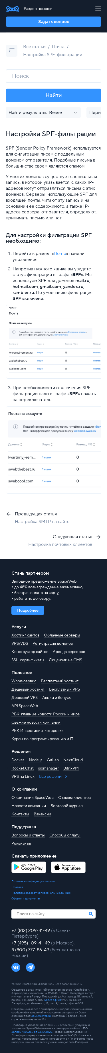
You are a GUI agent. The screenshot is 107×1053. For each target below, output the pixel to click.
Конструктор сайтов (29, 651)
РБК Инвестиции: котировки (37, 730)
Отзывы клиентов (74, 797)
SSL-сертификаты (27, 660)
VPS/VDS (19, 643)
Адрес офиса (52, 1000)
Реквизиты (21, 843)
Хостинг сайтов (25, 635)
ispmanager (48, 768)
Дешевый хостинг (28, 689)
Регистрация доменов (53, 643)
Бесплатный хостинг (59, 681)
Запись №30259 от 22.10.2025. (32, 1032)
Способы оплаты (64, 835)
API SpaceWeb (24, 706)
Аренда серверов (69, 651)
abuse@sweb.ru (41, 1016)
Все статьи (34, 47)
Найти (53, 95)
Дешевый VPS (24, 697)
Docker (17, 760)
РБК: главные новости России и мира (45, 714)
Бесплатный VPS (64, 689)
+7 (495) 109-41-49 (31, 943)
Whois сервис (23, 681)
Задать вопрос (53, 22)
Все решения (51, 776)
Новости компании (28, 806)
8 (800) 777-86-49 (30, 950)
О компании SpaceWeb (32, 797)
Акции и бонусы (57, 697)
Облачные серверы (62, 635)
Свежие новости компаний (35, 722)
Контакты (20, 814)
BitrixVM (71, 768)
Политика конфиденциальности (33, 881)
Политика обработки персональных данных (40, 893)
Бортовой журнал (67, 806)
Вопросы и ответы (28, 835)
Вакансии (42, 814)
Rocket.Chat (22, 768)
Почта (58, 47)
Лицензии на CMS (65, 660)
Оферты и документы (25, 898)
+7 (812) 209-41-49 (31, 930)
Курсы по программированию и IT (42, 739)
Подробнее (28, 610)
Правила (17, 887)
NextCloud (73, 760)
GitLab (53, 760)
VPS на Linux (23, 776)
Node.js (35, 760)
